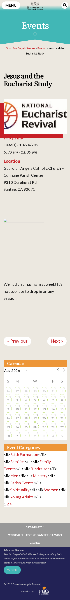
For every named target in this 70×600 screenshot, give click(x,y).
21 (53, 418)
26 (8, 391)
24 (17, 427)
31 (53, 391)
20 (44, 418)
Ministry (40, 475)
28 (26, 391)
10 (17, 409)
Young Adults (22, 496)
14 (53, 409)
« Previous (17, 341)
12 (35, 409)
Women (51, 489)
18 (26, 418)
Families (17, 461)
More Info (12, 569)
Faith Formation (24, 454)
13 (44, 409)
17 (17, 418)
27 (17, 391)
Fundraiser (39, 468)
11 (26, 409)
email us (35, 543)
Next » (57, 341)
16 (8, 418)
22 (62, 418)
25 (26, 427)
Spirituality (19, 489)
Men (14, 475)
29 (35, 391)
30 (44, 391)
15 (62, 409)
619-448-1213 (35, 527)
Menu (11, 5)
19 (35, 418)
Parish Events (22, 482)
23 (8, 427)
